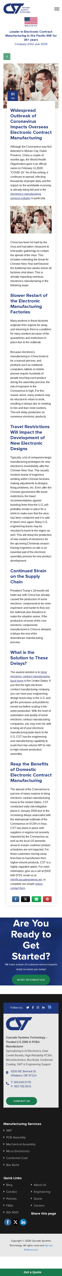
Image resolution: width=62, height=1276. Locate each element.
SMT (9, 1130)
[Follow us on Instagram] (38, 1007)
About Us (40, 1185)
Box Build (12, 1165)
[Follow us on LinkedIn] (43, 1007)
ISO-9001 (12, 1212)
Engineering (42, 1191)
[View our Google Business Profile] (49, 1008)
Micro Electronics (18, 1151)
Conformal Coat (17, 1158)
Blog (9, 1185)
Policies (11, 1198)
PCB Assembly (16, 1137)
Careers (39, 1205)
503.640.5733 (22, 1082)
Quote (38, 1198)
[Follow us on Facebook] (33, 1007)
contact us (21, 1101)
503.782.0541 (22, 1086)
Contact (11, 1191)
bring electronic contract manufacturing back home (30, 676)
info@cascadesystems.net (26, 879)
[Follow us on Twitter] (27, 1007)
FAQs (9, 1205)
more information (31, 980)
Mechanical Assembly (21, 1144)
